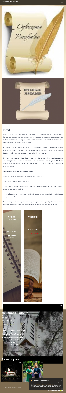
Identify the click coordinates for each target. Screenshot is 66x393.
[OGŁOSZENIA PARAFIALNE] (33, 41)
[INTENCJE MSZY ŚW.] (33, 101)
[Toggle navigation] (62, 2)
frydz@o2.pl (11, 324)
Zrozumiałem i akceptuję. (41, 388)
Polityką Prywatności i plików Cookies (45, 384)
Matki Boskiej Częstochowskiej (10, 2)
